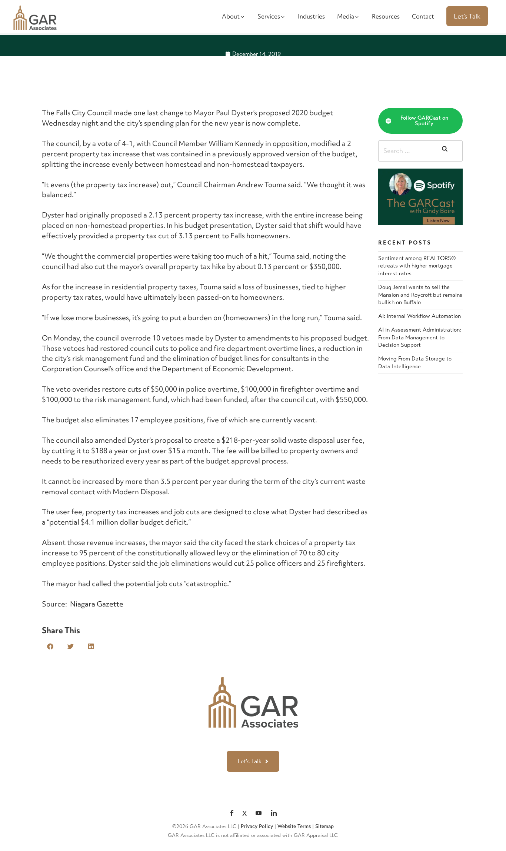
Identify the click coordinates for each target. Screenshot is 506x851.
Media (345, 16)
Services (268, 16)
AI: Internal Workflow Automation (419, 316)
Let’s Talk (467, 16)
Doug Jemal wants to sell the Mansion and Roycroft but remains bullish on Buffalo (420, 295)
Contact (423, 16)
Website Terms (294, 826)
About (231, 16)
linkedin (274, 814)
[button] (50, 646)
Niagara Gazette (96, 604)
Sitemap (324, 826)
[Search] (445, 151)
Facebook (232, 814)
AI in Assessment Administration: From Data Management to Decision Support (419, 337)
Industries (311, 16)
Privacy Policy (257, 826)
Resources (386, 16)
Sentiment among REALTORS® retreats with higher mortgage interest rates (417, 266)
